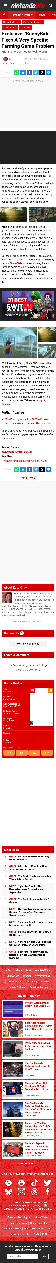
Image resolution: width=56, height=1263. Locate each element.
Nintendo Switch (11, 22)
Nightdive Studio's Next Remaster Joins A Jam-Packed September (26, 889)
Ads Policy (31, 981)
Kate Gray (8, 63)
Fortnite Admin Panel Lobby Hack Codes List (29, 858)
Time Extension (18, 1223)
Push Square (25, 1217)
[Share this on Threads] (42, 72)
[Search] (50, 5)
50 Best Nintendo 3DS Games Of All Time (30, 934)
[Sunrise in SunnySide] (13, 214)
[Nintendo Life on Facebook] (47, 1192)
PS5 (19, 706)
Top (9, 970)
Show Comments (29, 643)
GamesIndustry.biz (19, 1234)
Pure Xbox (41, 1217)
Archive (45, 981)
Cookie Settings (17, 987)
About (18, 970)
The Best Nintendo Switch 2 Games (29, 901)
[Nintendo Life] (28, 5)
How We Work (42, 970)
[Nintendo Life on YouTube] (21, 1183)
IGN (26, 1228)
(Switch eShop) (17, 451)
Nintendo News (12, 1228)
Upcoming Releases (32, 22)
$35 (21, 753)
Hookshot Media (24, 1202)
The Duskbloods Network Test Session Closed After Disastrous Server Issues (30, 912)
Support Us (13, 976)
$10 (47, 753)
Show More (27, 1163)
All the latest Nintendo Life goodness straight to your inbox (28, 1248)
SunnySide (16, 263)
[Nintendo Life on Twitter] (47, 1183)
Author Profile (23, 621)
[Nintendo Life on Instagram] (21, 1192)
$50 (9, 753)
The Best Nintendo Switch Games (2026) (24, 460)
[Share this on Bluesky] (23, 72)
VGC (50, 1228)
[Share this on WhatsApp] (16, 72)
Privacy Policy (42, 976)
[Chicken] (42, 214)
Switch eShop (9, 27)
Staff (28, 970)
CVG (36, 1234)
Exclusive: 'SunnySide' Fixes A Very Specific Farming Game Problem (28, 40)
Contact (26, 976)
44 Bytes (39, 1205)
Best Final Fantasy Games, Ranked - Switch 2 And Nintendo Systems (28, 954)
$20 (34, 753)
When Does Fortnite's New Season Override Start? (28, 868)
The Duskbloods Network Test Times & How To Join (30, 878)
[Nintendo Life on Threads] (34, 1192)
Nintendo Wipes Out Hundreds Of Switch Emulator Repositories (30, 943)
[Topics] (5, 5)
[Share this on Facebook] (29, 72)
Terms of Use (14, 981)
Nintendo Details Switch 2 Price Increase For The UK (31, 924)
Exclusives (25, 27)
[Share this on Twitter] (36, 72)
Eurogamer (38, 1228)
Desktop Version (39, 987)
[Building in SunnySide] (18, 342)
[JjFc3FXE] (47, 351)
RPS (44, 1234)
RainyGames (8, 721)
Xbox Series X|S (10, 706)
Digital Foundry (38, 1223)
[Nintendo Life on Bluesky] (8, 1192)
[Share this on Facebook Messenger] (48, 72)
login (45, 665)
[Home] (4, 15)
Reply (38, 621)
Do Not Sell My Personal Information (34, 1209)
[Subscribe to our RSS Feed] (8, 1183)
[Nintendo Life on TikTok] (34, 1183)
